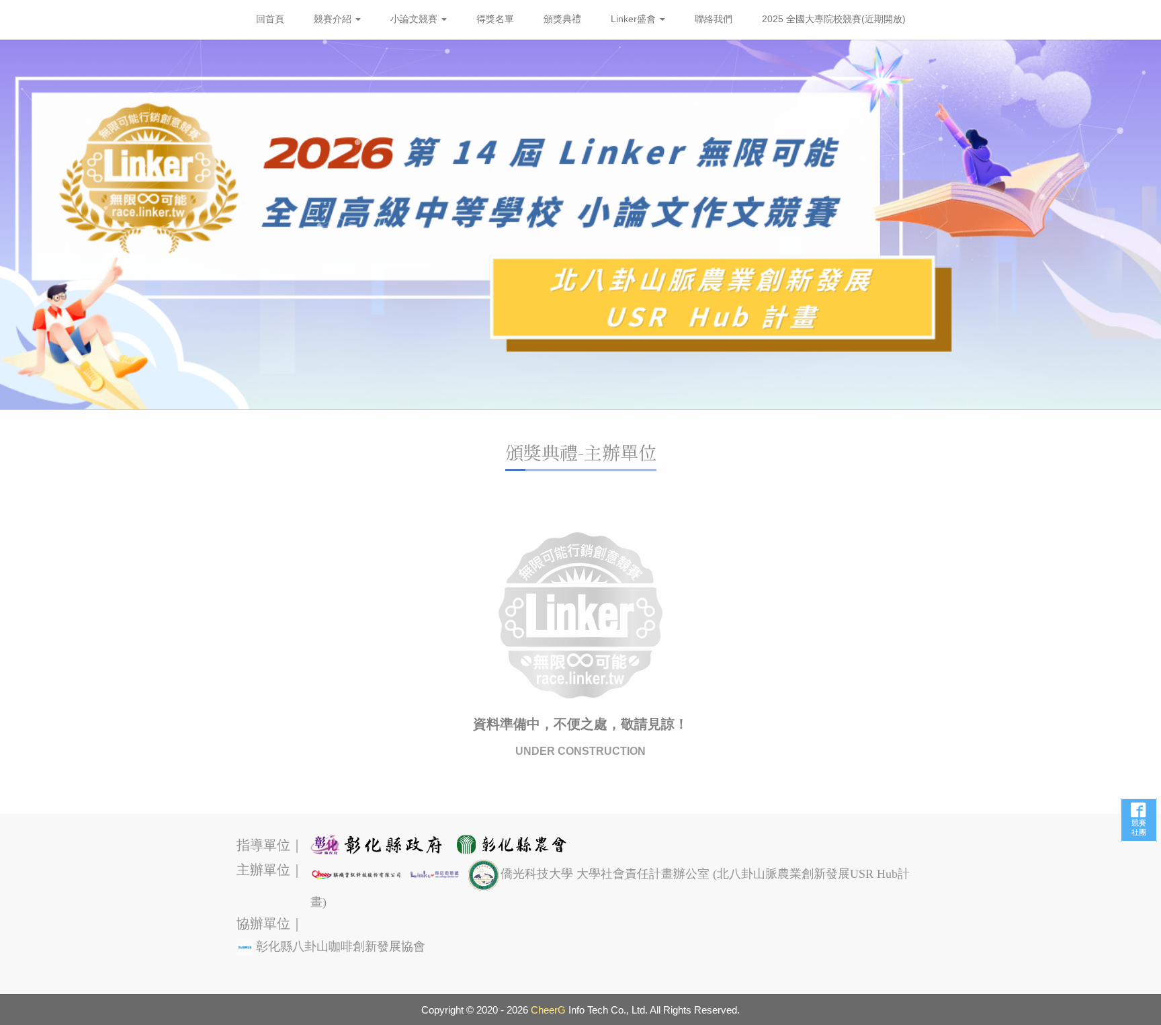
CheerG (548, 1010)
